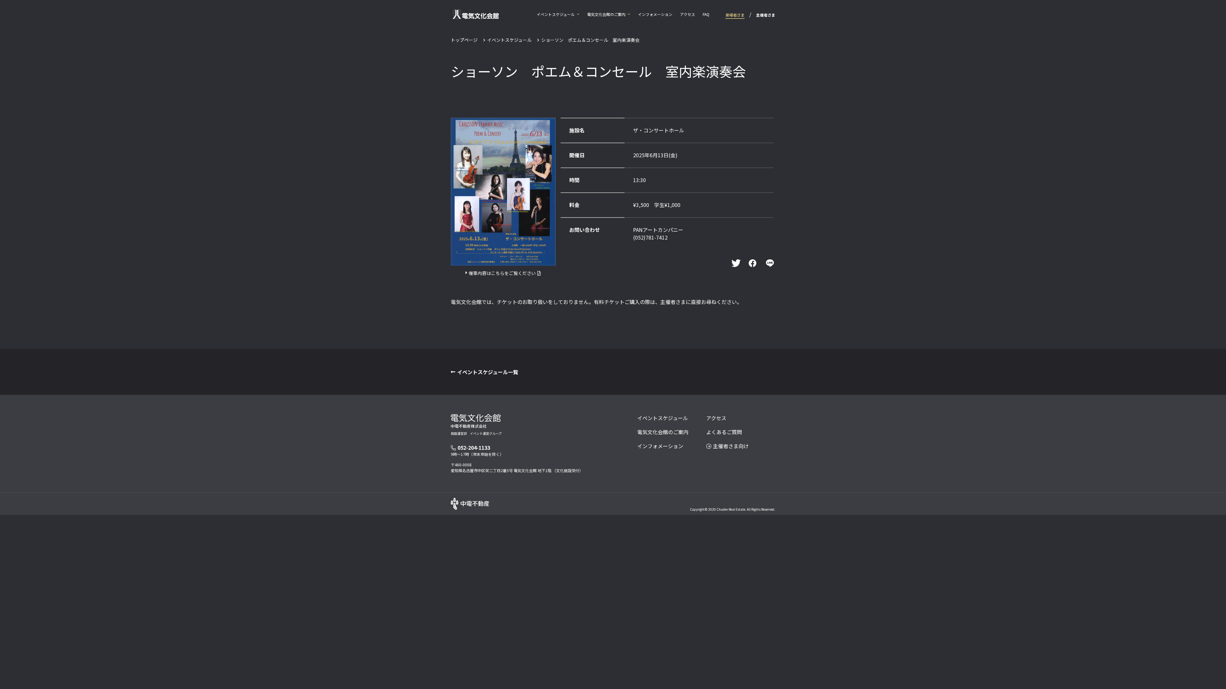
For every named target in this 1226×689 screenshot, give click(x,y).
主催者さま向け (731, 446)
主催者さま (765, 15)
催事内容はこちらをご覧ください (502, 273)
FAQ (706, 14)
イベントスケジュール (556, 14)
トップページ (464, 40)
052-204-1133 (474, 447)
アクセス (687, 14)
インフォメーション (655, 14)
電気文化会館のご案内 (606, 14)
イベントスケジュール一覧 (487, 372)
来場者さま (735, 15)
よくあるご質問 (724, 432)
